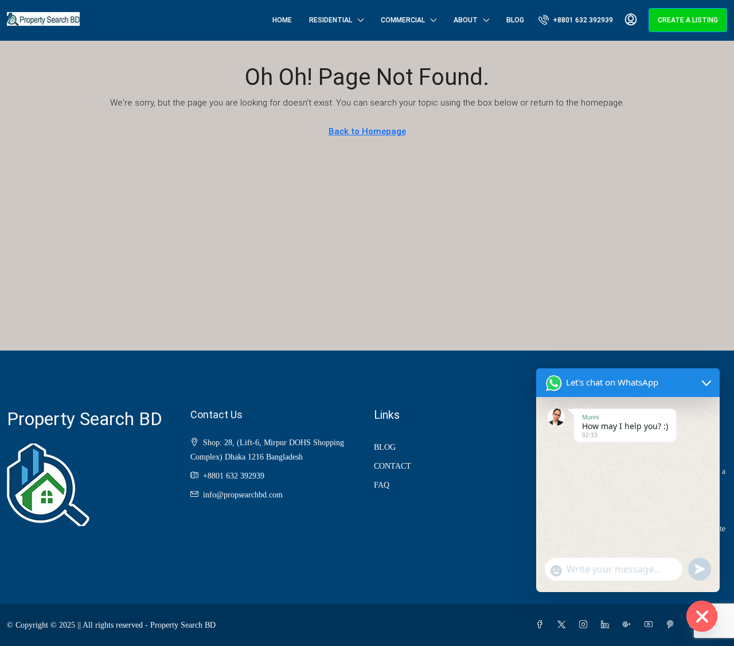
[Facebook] (542, 625)
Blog (515, 20)
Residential (330, 20)
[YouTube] (651, 625)
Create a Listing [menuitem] (688, 20)
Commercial (403, 20)
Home (282, 20)
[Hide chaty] (701, 616)
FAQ (381, 485)
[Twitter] (563, 625)
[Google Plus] (629, 625)
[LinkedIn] (607, 625)
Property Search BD (84, 419)
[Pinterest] (672, 625)
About (466, 20)
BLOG (385, 447)
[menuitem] (576, 20)
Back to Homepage (367, 131)
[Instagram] (585, 625)
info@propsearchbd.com (243, 495)
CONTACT (392, 466)
